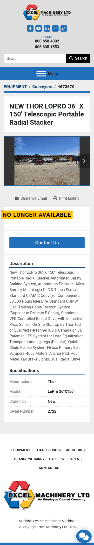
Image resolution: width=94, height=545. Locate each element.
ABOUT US (74, 450)
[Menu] (41, 73)
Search (81, 58)
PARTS (73, 459)
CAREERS (56, 459)
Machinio (68, 521)
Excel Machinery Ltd (52, 527)
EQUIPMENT (20, 450)
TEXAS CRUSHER (48, 450)
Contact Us (47, 242)
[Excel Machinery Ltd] (47, 495)
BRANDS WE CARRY (29, 459)
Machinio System (31, 521)
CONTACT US (49, 468)
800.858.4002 (47, 41)
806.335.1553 (47, 47)
